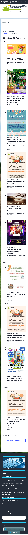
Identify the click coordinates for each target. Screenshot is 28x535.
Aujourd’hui (14, 435)
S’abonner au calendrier (13, 440)
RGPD (4, 525)
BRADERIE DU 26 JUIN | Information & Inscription (14, 377)
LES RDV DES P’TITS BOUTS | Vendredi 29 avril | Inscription (16, 183)
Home (3, 22)
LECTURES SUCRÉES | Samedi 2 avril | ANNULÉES (15, 59)
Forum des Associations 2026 (10, 489)
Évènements (6, 33)
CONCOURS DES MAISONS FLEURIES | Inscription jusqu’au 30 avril (15, 100)
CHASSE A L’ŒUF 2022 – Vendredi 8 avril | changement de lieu (16, 141)
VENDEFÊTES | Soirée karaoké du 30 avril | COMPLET (14, 251)
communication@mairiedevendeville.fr (15, 2)
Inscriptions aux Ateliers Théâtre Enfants (13, 480)
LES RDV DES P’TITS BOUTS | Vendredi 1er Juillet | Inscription (16, 421)
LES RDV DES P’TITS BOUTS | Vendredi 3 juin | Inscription (16, 337)
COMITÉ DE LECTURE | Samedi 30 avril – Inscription (15, 210)
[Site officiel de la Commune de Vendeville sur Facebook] (4, 473)
